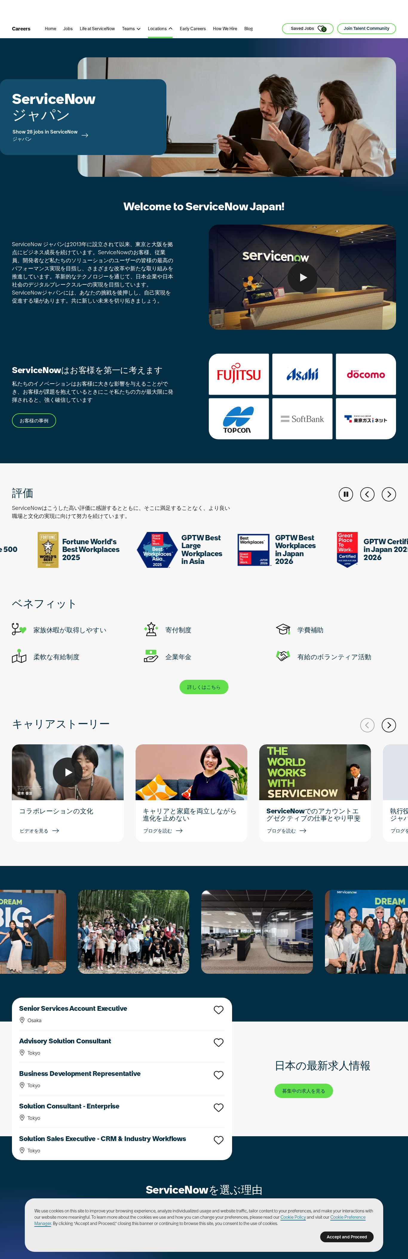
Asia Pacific (174, 12)
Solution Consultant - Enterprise (69, 1106)
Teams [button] (128, 28)
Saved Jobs (308, 29)
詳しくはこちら (204, 687)
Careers (21, 29)
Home (50, 28)
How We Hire (225, 28)
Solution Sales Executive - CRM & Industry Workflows (102, 1138)
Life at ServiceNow (97, 28)
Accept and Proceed (347, 1237)
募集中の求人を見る (303, 1091)
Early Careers (193, 28)
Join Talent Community (366, 28)
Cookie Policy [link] (293, 1217)
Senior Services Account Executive (73, 1008)
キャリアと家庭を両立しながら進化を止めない (190, 814)
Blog (248, 28)
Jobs (68, 28)
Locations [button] (157, 28)
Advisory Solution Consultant (65, 1041)
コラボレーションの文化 (56, 811)
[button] (367, 494)
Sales (142, 12)
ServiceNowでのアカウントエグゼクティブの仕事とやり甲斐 (313, 814)
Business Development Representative (79, 1073)
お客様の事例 (34, 421)
